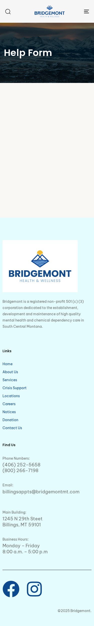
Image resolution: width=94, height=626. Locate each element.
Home (8, 364)
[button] (8, 11)
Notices (9, 412)
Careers (9, 404)
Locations (11, 396)
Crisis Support (15, 388)
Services (10, 380)
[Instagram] (34, 589)
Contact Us (12, 428)
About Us (10, 372)
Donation (10, 420)
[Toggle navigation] (75, 11)
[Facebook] (11, 589)
